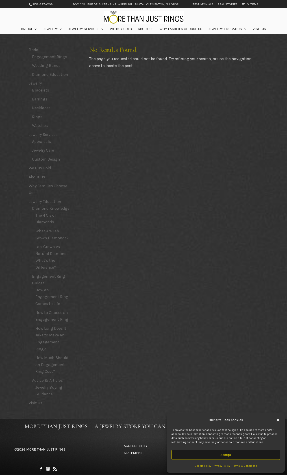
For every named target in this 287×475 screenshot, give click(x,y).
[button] (278, 420)
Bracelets (40, 90)
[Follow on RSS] (55, 469)
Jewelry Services (84, 29)
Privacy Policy (221, 465)
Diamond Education (50, 74)
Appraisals (41, 141)
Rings (37, 116)
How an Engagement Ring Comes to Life (51, 297)
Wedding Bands (46, 65)
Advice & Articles (47, 380)
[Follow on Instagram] (48, 469)
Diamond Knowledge (51, 208)
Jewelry (50, 29)
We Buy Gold (121, 29)
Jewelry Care (43, 150)
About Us (146, 29)
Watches (40, 125)
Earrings (39, 99)
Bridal (27, 29)
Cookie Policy (203, 465)
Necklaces (41, 107)
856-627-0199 (42, 4)
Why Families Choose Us (180, 29)
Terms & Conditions (244, 465)
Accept (225, 455)
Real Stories (227, 4)
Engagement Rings (49, 56)
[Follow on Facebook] (41, 469)
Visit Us (259, 29)
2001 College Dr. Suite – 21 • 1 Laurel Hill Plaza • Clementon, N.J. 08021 (126, 4)
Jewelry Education (225, 29)
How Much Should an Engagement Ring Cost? (51, 364)
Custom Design (46, 159)
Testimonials (203, 4)
